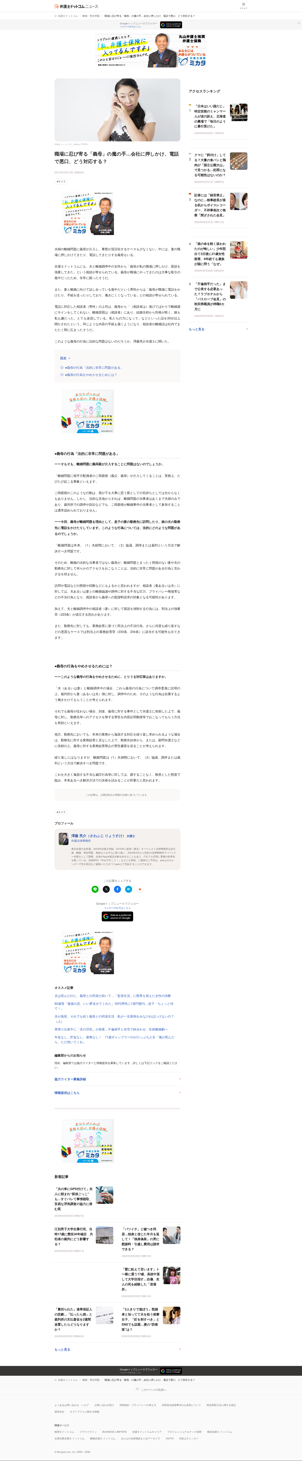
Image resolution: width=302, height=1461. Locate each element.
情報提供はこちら (67, 1092)
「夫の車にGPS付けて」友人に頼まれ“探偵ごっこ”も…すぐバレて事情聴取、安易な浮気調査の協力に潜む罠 (74, 1198)
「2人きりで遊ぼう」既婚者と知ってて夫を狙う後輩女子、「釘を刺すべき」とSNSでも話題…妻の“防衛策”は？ (140, 1319)
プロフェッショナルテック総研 (184, 1431)
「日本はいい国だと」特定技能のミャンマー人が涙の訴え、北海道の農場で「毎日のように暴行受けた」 (210, 116)
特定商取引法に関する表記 (221, 1405)
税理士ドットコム (64, 1431)
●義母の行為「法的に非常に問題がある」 (94, 367)
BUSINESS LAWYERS (114, 1431)
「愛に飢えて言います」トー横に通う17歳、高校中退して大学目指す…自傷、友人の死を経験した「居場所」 (141, 1279)
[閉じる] (299, 23)
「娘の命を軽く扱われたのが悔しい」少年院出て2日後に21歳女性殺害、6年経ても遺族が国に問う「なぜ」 (210, 253)
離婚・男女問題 (91, 15)
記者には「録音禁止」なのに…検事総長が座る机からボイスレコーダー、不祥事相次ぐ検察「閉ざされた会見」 (210, 205)
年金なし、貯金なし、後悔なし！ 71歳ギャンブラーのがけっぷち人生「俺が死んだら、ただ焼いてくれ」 (114, 1039)
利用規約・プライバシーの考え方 (138, 1405)
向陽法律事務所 (81, 840)
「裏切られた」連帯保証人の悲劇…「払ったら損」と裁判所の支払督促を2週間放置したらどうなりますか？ (73, 1319)
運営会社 (59, 1411)
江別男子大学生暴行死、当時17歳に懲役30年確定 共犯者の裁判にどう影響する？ (74, 1236)
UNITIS (170, 1438)
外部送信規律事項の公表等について (181, 1405)
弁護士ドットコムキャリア (147, 1431)
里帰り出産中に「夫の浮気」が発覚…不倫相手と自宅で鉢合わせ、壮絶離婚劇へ (111, 1029)
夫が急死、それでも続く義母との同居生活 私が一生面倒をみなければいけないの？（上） (114, 1018)
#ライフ (61, 181)
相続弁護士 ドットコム (219, 1431)
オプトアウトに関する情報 (84, 1411)
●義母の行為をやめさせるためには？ (91, 374)
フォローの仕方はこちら (130, 26)
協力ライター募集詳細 (70, 1079)
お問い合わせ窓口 (104, 1405)
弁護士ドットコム (68, 15)
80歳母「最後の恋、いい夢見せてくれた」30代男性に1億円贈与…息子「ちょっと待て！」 (114, 1006)
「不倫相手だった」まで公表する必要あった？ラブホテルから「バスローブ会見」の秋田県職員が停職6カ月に (210, 296)
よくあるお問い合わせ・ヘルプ (72, 1405)
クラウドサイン (88, 1431)
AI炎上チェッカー (189, 1438)
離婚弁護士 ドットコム (102, 1438)
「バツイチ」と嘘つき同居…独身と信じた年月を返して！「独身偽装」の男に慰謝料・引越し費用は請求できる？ (140, 1239)
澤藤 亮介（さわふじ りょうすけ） (103, 835)
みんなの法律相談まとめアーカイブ (140, 1438)
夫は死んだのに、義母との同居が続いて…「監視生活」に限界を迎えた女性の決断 (113, 995)
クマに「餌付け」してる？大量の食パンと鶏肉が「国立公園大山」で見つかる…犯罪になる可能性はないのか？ (210, 165)
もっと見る (62, 1349)
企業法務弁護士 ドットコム (70, 1438)
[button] (139, 889)
